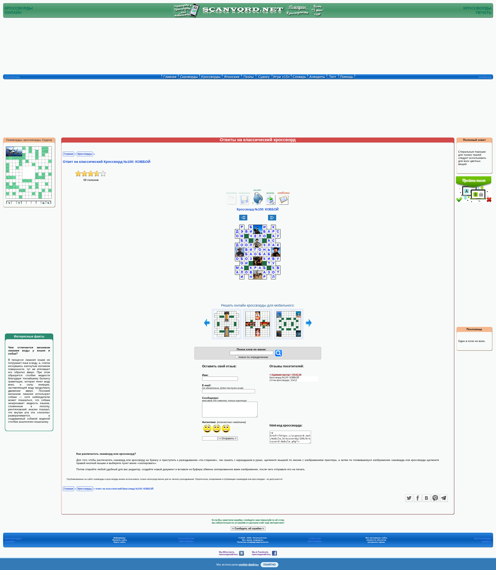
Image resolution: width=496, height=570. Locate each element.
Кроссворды (85, 154)
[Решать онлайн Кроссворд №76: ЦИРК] (258, 337)
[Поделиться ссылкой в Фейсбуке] (418, 498)
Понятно (269, 564)
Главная (68, 154)
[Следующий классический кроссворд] (272, 220)
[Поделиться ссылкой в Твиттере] (409, 498)
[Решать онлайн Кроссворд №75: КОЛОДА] (227, 337)
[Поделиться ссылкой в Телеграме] (444, 498)
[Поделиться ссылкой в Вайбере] (435, 498)
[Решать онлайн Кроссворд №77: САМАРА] (289, 337)
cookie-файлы (249, 564)
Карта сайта (120, 542)
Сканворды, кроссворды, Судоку (29, 139)
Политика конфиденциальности (252, 542)
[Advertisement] (248, 45)
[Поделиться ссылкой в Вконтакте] (426, 498)
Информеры (120, 538)
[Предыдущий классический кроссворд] (243, 220)
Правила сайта (119, 540)
